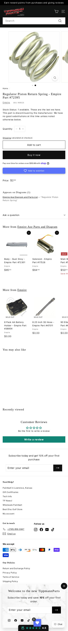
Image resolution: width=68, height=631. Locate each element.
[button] (34, 171)
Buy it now (34, 154)
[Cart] (56, 11)
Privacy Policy (10, 572)
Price (5, 180)
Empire (6, 102)
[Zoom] (55, 78)
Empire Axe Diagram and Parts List (20, 197)
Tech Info (7, 496)
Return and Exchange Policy (16, 568)
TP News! (7, 500)
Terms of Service (11, 577)
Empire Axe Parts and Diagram (37, 226)
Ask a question (11, 215)
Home (5, 88)
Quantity (7, 128)
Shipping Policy (10, 581)
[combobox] (34, 20)
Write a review (34, 439)
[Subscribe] (56, 610)
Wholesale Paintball (12, 505)
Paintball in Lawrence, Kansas (17, 488)
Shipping (7, 138)
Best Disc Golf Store (12, 509)
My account (8, 513)
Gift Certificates (10, 492)
